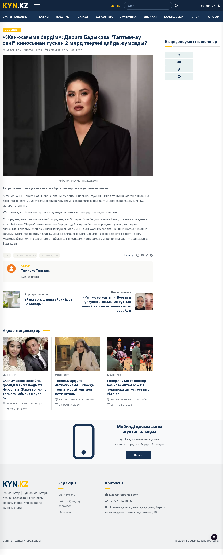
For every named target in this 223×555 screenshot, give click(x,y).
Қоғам (44, 16)
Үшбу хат (150, 16)
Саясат (83, 16)
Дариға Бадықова (25, 255)
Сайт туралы (66, 494)
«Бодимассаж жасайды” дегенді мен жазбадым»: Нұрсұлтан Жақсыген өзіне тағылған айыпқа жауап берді (24, 389)
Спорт (196, 16)
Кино (7, 255)
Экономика (128, 16)
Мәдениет (63, 16)
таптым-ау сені (49, 255)
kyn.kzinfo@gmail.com (123, 494)
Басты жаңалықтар (17, 16)
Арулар (213, 16)
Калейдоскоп (174, 16)
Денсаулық (104, 16)
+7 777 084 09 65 (120, 501)
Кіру (117, 5)
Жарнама (64, 512)
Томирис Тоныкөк (29, 50)
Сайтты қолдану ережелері (22, 540)
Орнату (139, 454)
